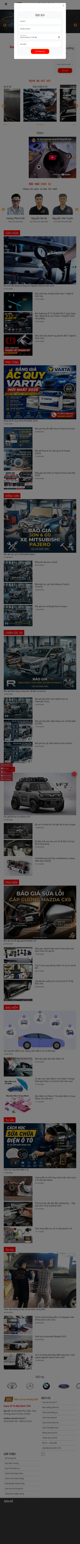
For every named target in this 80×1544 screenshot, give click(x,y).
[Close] (63, 5)
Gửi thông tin (40, 51)
